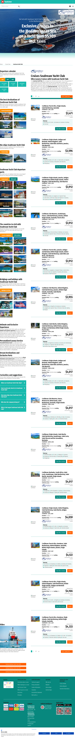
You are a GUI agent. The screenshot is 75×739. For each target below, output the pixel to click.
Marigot (51, 335)
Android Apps (49, 690)
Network (47, 684)
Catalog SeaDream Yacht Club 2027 (13, 668)
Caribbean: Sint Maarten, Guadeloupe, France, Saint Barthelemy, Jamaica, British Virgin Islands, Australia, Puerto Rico (55, 216)
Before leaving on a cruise (23, 684)
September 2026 (4, 84)
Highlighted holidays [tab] (6, 290)
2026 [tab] (2, 79)
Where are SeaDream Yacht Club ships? (11, 383)
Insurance (34, 690)
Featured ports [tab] (4, 179)
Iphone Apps (48, 687)
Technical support (36, 682)
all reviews (8, 686)
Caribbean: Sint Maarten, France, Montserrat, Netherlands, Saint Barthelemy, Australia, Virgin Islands (53, 401)
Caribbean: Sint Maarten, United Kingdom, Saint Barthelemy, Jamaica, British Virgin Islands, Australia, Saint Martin (55, 290)
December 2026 (4, 90)
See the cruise (60, 129)
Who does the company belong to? (10, 402)
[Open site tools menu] (73, 2)
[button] (73, 31)
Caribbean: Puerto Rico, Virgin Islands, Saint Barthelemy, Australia (54, 107)
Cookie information (36, 687)
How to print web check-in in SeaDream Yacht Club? (11, 389)
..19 (35, 96)
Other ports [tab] (13, 179)
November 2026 (22, 84)
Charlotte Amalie (53, 151)
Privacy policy (34, 729)
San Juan (51, 113)
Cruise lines (7, 64)
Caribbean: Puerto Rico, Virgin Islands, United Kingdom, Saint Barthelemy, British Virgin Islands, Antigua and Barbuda (55, 584)
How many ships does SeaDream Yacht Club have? (11, 396)
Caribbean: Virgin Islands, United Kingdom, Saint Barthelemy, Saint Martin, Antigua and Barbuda (55, 510)
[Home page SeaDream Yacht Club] (46, 117)
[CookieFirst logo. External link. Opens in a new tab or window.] (1, 730)
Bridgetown (52, 482)
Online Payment (63, 686)
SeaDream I (44, 147)
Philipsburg (52, 223)
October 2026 (13, 84)
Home (1, 64)
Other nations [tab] (17, 235)
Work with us (34, 695)
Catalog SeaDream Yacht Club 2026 (13, 664)
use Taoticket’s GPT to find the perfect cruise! (48, 707)
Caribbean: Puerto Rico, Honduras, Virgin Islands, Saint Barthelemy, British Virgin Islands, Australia (54, 619)
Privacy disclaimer (35, 684)
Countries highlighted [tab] (6, 235)
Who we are (48, 682)
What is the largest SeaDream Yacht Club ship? (12, 408)
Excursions (20, 692)
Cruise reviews (63, 683)
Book (69, 129)
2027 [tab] (8, 79)
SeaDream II (45, 109)
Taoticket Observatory (64, 688)
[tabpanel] (13, 87)
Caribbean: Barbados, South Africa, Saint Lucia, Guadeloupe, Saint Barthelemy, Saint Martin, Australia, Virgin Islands (55, 474)
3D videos (20, 695)
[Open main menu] (73, 6)
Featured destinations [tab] (6, 110)
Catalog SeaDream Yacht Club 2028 (13, 671)
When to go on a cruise (23, 690)
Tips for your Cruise (22, 687)
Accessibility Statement (37, 692)
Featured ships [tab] (4, 152)
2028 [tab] (13, 79)
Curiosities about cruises (23, 682)
